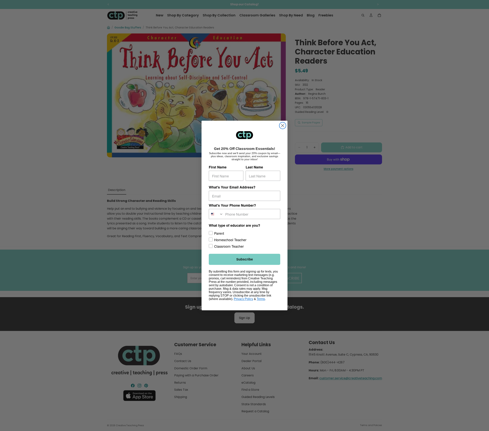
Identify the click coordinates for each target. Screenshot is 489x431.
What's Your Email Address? (232, 187)
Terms (261, 299)
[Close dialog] (282, 125)
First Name (218, 167)
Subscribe (244, 259)
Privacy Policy (243, 299)
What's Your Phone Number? (232, 205)
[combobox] (216, 214)
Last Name (254, 167)
